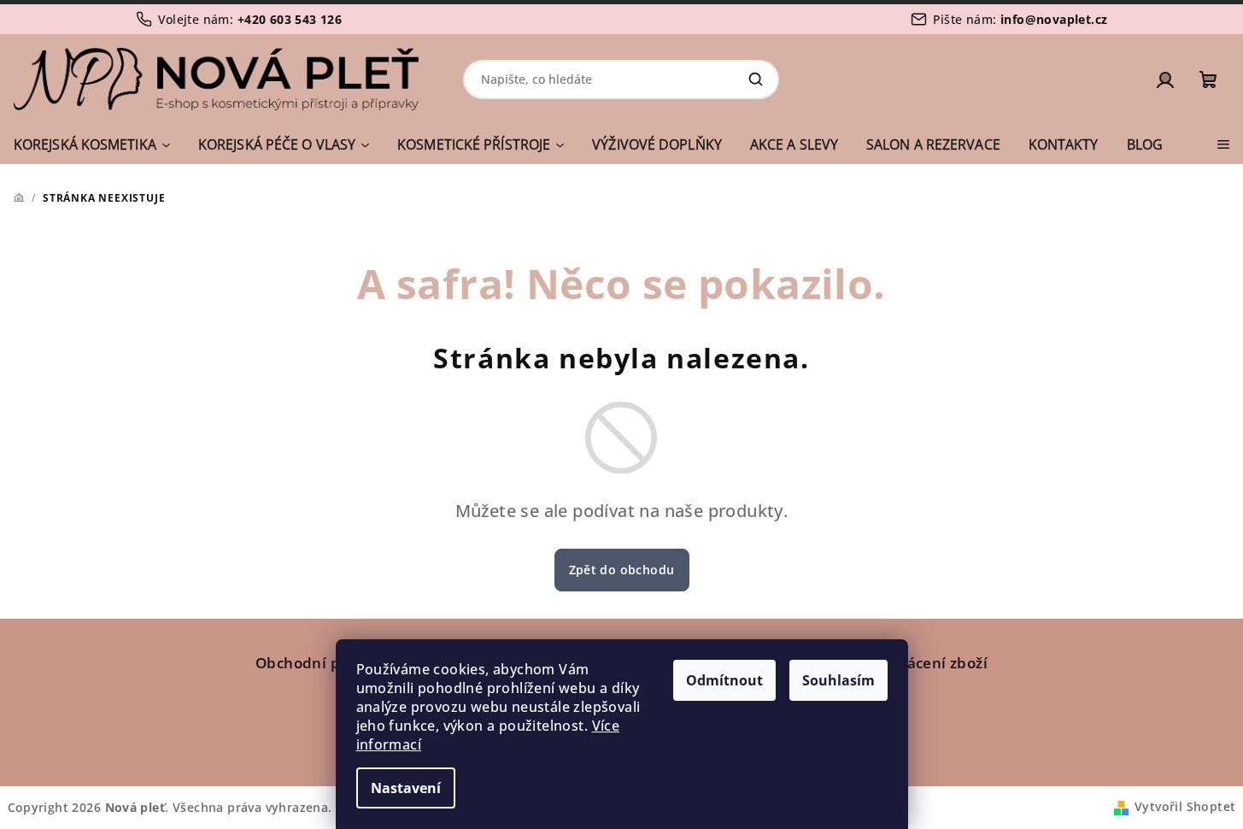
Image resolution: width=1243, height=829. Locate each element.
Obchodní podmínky (329, 663)
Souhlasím (838, 680)
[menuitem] (92, 144)
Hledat (755, 79)
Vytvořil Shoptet (1185, 806)
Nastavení (406, 788)
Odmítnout (724, 680)
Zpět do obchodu (622, 569)
